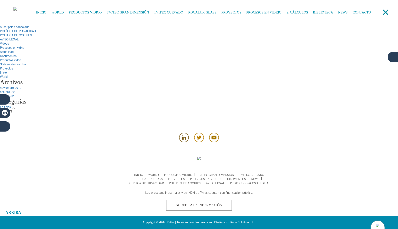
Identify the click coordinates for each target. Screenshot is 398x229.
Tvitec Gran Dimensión (128, 12)
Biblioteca (323, 12)
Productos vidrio (85, 12)
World (57, 12)
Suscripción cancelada (14, 27)
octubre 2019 (8, 92)
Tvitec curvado (168, 12)
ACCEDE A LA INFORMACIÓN (199, 205)
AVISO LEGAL (9, 39)
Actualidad (7, 52)
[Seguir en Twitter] (199, 141)
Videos (4, 43)
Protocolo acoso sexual (250, 183)
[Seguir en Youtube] (214, 141)
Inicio (41, 12)
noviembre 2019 (10, 87)
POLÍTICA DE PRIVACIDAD (18, 31)
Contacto (362, 12)
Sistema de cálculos (13, 64)
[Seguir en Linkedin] (184, 141)
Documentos (8, 56)
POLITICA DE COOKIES (16, 35)
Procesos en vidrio (264, 12)
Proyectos (231, 12)
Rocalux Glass (202, 12)
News (343, 12)
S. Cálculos (297, 12)
